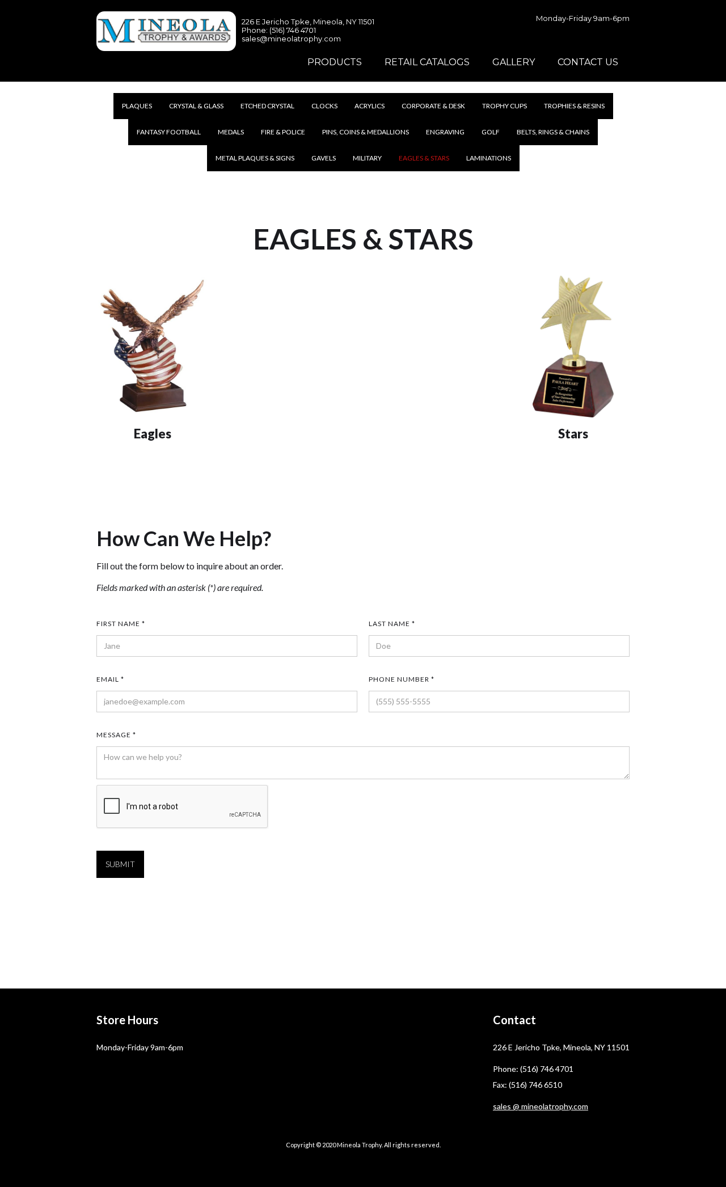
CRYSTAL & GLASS (196, 106)
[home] (166, 31)
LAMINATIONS (488, 158)
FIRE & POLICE (283, 132)
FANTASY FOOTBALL (169, 132)
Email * (110, 679)
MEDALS (231, 132)
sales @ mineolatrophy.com (540, 1106)
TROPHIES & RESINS (574, 106)
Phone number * (401, 679)
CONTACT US (588, 62)
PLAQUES (137, 106)
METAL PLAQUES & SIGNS (255, 158)
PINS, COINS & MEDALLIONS (365, 132)
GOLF (491, 132)
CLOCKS (324, 106)
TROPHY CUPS (504, 106)
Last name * (392, 623)
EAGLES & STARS (424, 158)
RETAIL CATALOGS (427, 62)
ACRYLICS (369, 106)
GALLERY (513, 62)
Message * (116, 734)
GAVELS (323, 158)
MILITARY (367, 158)
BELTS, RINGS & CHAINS (553, 132)
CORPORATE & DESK (433, 106)
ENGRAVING (445, 132)
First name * (120, 623)
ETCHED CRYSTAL (267, 106)
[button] (334, 62)
